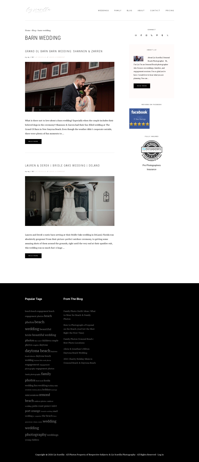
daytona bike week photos (42, 360)
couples (36, 345)
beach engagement (39, 311)
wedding (49, 421)
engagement (32, 364)
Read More (33, 141)
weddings (52, 434)
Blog (34, 30)
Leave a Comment (57, 57)
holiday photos (37, 390)
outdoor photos (40, 401)
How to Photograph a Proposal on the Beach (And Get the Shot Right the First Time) (79, 328)
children (46, 340)
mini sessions (31, 395)
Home (27, 30)
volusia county (37, 422)
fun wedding (41, 385)
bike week (38, 341)
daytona (43, 344)
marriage (54, 390)
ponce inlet (50, 405)
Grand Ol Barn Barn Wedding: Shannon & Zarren (64, 51)
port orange (32, 411)
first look (39, 381)
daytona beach (37, 350)
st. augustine (37, 416)
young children (32, 439)
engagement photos (45, 368)
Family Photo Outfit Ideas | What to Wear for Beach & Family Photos (79, 315)
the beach (47, 415)
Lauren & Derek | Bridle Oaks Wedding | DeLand (62, 165)
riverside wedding (46, 411)
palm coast (38, 405)
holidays (46, 389)
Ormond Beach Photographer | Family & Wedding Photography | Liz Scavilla (38, 10)
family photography (33, 374)
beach (27, 311)
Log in (161, 454)
